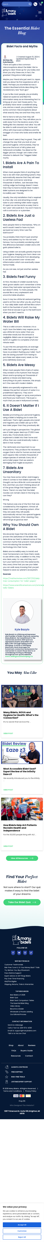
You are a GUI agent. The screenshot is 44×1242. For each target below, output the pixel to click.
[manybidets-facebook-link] (13, 953)
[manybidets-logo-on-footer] (22, 939)
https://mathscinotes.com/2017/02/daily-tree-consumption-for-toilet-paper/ (21, 579)
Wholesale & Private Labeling (21, 1012)
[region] (22, 1222)
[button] (40, 12)
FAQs (14, 1050)
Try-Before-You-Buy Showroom (17, 970)
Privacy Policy (30, 1091)
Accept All (22, 1225)
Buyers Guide (27, 1050)
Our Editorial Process (18, 1014)
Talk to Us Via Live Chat (17, 1033)
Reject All (22, 1237)
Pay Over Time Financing (14, 978)
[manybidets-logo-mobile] (9, 12)
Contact (29, 1056)
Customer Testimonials (14, 964)
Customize (22, 1231)
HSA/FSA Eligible (11, 981)
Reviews (31, 1045)
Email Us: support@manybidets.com (22, 1031)
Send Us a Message (15, 1025)
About (21, 1045)
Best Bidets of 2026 (17, 995)
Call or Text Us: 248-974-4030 (20, 1028)
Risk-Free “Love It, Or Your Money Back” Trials (22, 967)
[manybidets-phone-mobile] (35, 4)
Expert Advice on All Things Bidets (18, 976)
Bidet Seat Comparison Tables (22, 1000)
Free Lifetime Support (13, 973)
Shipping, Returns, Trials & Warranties (19, 984)
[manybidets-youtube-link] (19, 953)
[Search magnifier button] (29, 4)
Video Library (15, 1006)
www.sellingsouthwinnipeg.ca (19, 656)
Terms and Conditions (12, 1091)
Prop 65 (22, 1101)
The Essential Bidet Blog (19, 1003)
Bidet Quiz (14, 997)
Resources (16, 1056)
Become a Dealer (17, 1009)
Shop (11, 1045)
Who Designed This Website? (22, 1105)
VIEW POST (8, 733)
